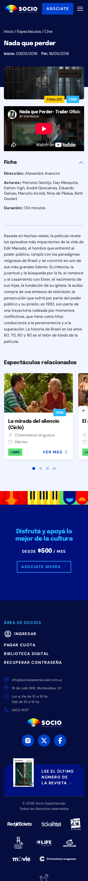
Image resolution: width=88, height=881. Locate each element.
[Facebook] (60, 740)
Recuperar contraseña (33, 662)
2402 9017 (20, 710)
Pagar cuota (20, 645)
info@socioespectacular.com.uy (37, 680)
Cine (48, 31)
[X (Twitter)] (44, 740)
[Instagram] (28, 740)
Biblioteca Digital (26, 653)
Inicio (8, 31)
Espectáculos (29, 31)
